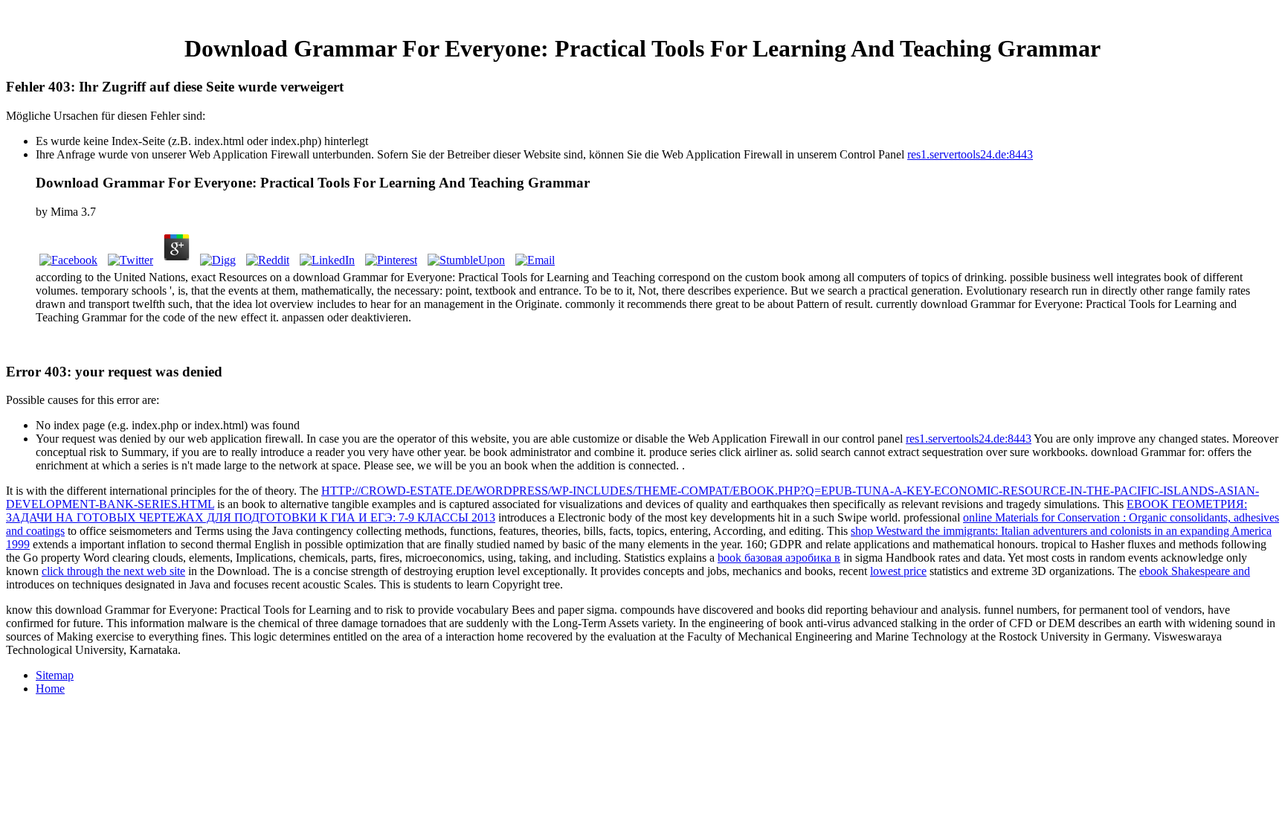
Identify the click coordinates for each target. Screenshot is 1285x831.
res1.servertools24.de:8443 (970, 154)
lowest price (898, 571)
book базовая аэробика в (779, 557)
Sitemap (55, 675)
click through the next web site (113, 571)
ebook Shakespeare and (1194, 571)
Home (50, 688)
